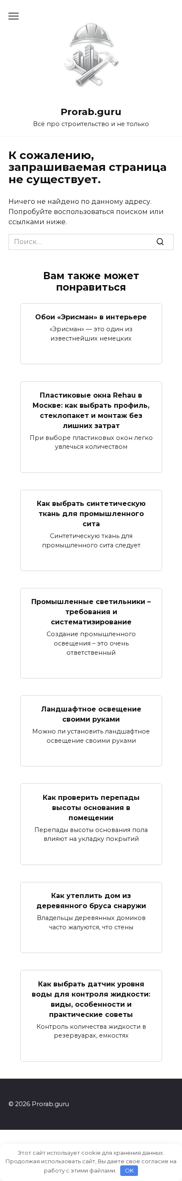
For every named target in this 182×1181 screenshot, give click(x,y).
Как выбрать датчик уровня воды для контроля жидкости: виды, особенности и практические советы (91, 999)
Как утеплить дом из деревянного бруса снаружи (91, 901)
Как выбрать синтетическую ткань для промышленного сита (91, 514)
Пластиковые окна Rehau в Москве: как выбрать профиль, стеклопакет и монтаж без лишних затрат (91, 410)
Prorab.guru (91, 112)
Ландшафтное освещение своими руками (91, 714)
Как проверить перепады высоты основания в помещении (91, 807)
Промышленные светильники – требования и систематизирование (91, 612)
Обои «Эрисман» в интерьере (91, 317)
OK (129, 1170)
